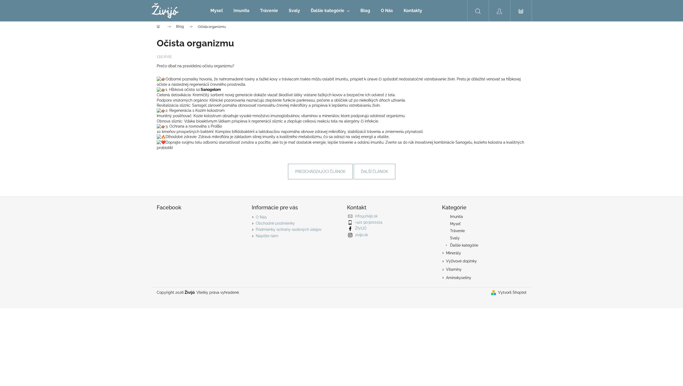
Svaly (455, 238)
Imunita (456, 216)
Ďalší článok (374, 171)
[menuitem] (216, 10)
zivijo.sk (361, 235)
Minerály (453, 253)
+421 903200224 (368, 222)
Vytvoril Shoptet (512, 292)
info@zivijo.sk (366, 216)
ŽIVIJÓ (361, 228)
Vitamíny (454, 269)
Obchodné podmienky (275, 223)
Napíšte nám (267, 236)
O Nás (261, 217)
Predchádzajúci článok (320, 171)
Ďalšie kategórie (464, 245)
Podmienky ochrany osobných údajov (289, 229)
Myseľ (455, 224)
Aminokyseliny (458, 278)
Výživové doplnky (461, 261)
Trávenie (457, 231)
